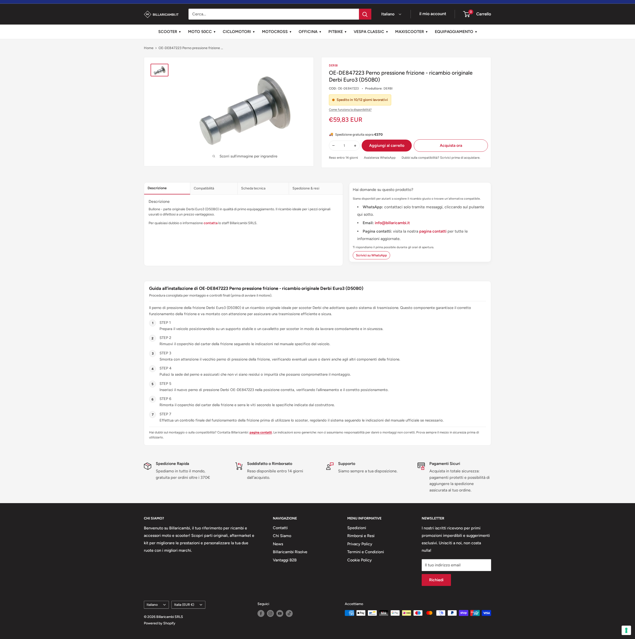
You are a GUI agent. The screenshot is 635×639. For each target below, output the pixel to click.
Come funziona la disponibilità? (350, 109)
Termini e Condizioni (365, 551)
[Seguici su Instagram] (270, 613)
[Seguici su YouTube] (279, 613)
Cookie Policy (359, 560)
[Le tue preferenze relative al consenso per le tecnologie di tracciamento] (626, 630)
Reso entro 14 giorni (343, 157)
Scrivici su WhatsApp (371, 255)
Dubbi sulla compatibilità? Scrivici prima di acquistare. (441, 157)
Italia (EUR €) (184, 605)
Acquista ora (451, 145)
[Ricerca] (365, 14)
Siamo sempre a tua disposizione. (368, 471)
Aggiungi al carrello (386, 145)
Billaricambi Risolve (290, 551)
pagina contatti (433, 231)
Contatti (280, 527)
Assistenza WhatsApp (380, 157)
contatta (211, 223)
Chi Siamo (282, 535)
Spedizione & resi (305, 188)
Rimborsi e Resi (361, 535)
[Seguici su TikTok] (289, 613)
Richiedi (436, 580)
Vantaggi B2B (285, 560)
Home (149, 48)
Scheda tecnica (253, 188)
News (278, 544)
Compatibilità (204, 188)
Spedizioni (356, 527)
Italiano (152, 605)
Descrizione (157, 188)
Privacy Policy (359, 544)
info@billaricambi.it (392, 222)
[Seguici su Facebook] (260, 613)
